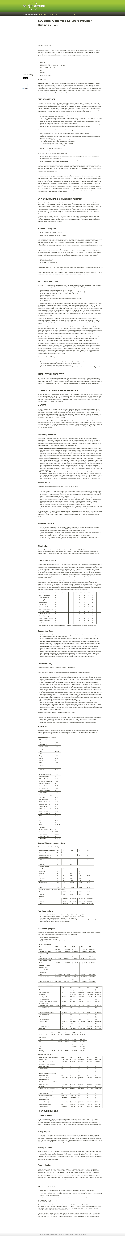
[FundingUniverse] (34, 6)
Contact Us (77, 1234)
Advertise (83, 1234)
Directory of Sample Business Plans (48, 1234)
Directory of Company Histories (65, 1234)
